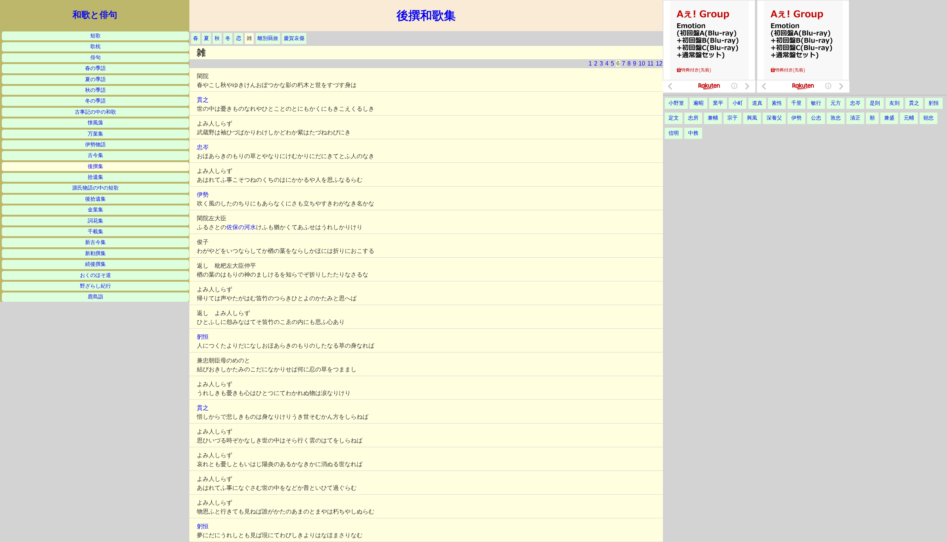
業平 (718, 103)
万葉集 (95, 134)
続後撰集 (95, 264)
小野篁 (676, 103)
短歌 (95, 36)
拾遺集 (95, 177)
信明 (673, 133)
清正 (855, 118)
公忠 (816, 118)
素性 (777, 103)
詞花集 (95, 221)
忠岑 (203, 147)
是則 (875, 103)
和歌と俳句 (95, 15)
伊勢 (203, 194)
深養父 (774, 118)
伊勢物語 (95, 144)
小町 (737, 103)
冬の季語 (95, 101)
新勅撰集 (95, 253)
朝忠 (928, 118)
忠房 (693, 118)
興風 (752, 118)
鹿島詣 (95, 297)
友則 (894, 103)
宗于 (732, 118)
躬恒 (203, 337)
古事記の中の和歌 (95, 112)
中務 (693, 133)
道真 (757, 103)
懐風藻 (95, 123)
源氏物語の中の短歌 (95, 188)
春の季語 (95, 68)
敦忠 (835, 118)
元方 (835, 103)
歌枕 (95, 46)
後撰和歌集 (426, 15)
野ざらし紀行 (95, 286)
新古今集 (95, 242)
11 (650, 63)
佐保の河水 (241, 227)
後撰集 (95, 166)
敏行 (816, 103)
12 (659, 63)
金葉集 (95, 210)
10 (641, 63)
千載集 (95, 231)
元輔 (909, 118)
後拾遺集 (95, 199)
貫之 (203, 100)
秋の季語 (95, 90)
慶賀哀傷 (294, 38)
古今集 (95, 155)
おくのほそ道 (95, 275)
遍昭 (698, 103)
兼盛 (889, 118)
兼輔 (713, 118)
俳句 (95, 57)
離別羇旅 (267, 38)
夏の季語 (95, 79)
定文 (673, 118)
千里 (796, 103)
